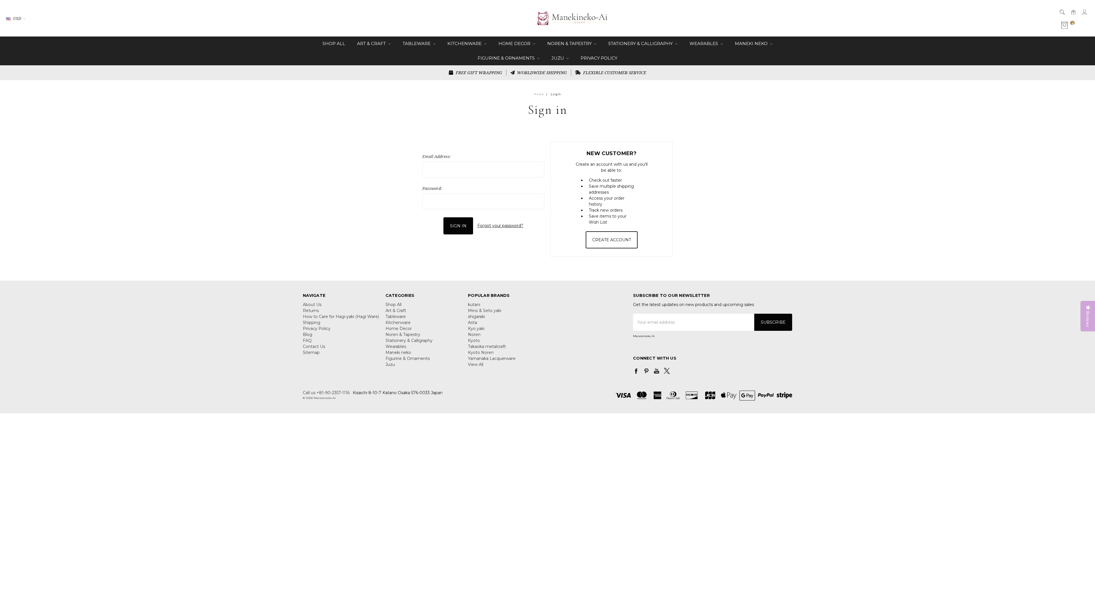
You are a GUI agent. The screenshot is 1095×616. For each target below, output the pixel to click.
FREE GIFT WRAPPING (478, 72)
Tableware (417, 43)
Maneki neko (752, 43)
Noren (474, 334)
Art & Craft (372, 43)
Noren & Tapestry (570, 43)
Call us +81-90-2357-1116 (326, 392)
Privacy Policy (599, 58)
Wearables (704, 43)
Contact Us (314, 346)
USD (17, 18)
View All (475, 364)
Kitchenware (465, 43)
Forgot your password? (500, 225)
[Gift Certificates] (1073, 12)
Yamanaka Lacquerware (492, 358)
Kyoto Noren (481, 352)
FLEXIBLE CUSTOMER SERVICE (614, 72)
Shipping (311, 322)
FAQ (307, 340)
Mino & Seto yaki (484, 310)
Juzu (558, 58)
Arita (472, 322)
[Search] (1062, 12)
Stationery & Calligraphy (641, 43)
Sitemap (311, 352)
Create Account (611, 239)
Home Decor (515, 43)
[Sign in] (1084, 12)
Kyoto (474, 340)
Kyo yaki (476, 328)
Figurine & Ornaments (507, 58)
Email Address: (436, 156)
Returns (311, 310)
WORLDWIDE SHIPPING (541, 72)
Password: (432, 188)
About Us (312, 304)
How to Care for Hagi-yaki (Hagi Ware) (341, 316)
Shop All (334, 43)
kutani (474, 304)
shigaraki (476, 316)
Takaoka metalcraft (487, 346)
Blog (307, 334)
